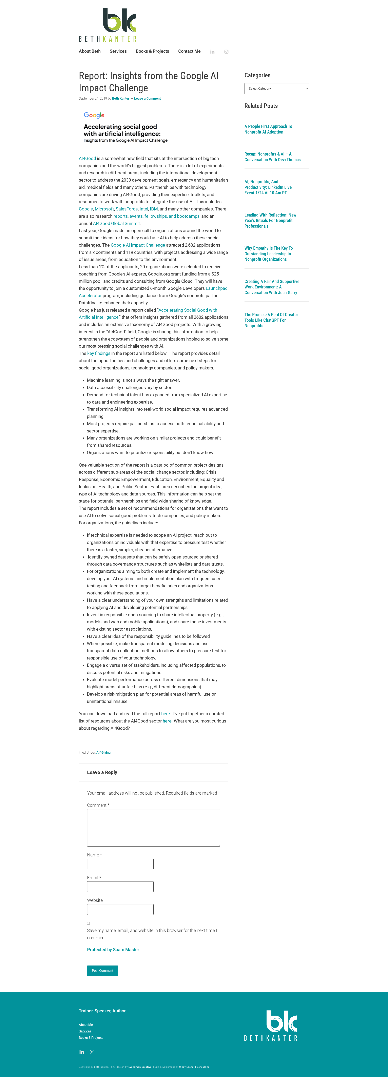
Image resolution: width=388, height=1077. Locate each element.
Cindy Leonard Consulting (194, 1067)
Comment (98, 805)
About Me (86, 1025)
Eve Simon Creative (140, 1067)
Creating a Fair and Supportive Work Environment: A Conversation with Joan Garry (272, 287)
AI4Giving (103, 752)
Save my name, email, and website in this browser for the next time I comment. (152, 934)
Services (85, 1031)
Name (94, 854)
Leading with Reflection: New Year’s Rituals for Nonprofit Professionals (270, 220)
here (167, 721)
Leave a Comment (147, 98)
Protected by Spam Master (113, 949)
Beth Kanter (194, 25)
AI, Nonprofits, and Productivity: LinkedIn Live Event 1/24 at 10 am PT (268, 187)
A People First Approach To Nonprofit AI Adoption (268, 129)
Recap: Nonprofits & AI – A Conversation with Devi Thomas (273, 156)
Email (94, 877)
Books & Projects (91, 1038)
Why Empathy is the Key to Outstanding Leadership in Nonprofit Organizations (269, 254)
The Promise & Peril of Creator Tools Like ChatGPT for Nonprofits (271, 320)
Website (95, 900)
